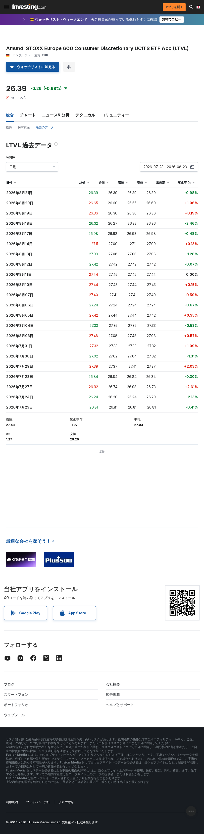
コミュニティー (115, 114)
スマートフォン (16, 694)
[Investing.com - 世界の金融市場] (29, 7)
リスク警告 (65, 802)
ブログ (9, 684)
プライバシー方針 (38, 802)
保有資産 (24, 127)
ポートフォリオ (16, 704)
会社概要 (113, 684)
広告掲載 (113, 694)
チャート (28, 114)
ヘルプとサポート (120, 704)
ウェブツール (14, 715)
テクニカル (85, 114)
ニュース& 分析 (55, 114)
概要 (9, 127)
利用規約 (12, 802)
